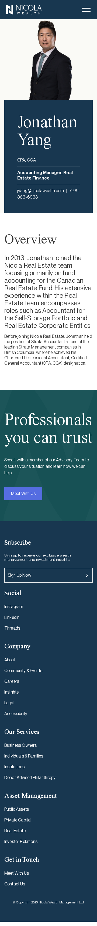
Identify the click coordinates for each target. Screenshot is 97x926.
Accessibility (15, 713)
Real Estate (15, 830)
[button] (86, 9)
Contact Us (14, 883)
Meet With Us (23, 493)
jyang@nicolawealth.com (40, 190)
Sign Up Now (19, 575)
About (9, 659)
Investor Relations (20, 841)
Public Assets (16, 809)
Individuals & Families (23, 756)
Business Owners (20, 745)
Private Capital (17, 820)
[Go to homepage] (23, 10)
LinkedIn (11, 617)
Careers (11, 681)
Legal (9, 702)
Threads (12, 628)
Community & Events (23, 670)
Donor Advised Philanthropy (30, 777)
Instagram (13, 606)
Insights (11, 692)
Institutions (14, 766)
